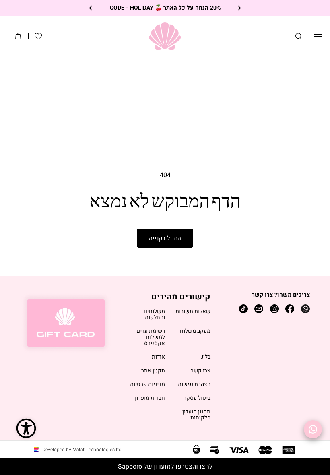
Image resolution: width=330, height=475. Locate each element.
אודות (158, 357)
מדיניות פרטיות (147, 384)
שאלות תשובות (192, 311)
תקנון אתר (153, 371)
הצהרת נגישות (194, 384)
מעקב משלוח (195, 331)
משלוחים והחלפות (154, 314)
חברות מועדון (150, 398)
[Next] (91, 8)
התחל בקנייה (165, 238)
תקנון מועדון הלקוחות (196, 415)
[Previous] (238, 8)
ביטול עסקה (196, 398)
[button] (298, 36)
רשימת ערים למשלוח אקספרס (150, 337)
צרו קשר (200, 371)
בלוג (205, 357)
